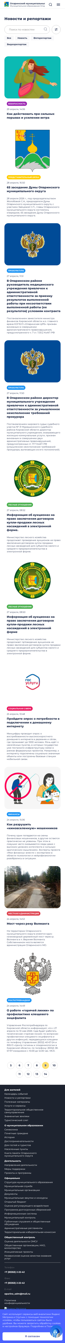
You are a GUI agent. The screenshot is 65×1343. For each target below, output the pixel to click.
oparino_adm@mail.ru (17, 1294)
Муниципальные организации (22, 1190)
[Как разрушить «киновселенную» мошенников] (32, 787)
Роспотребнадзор (19, 1000)
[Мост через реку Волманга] (32, 886)
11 (19, 1074)
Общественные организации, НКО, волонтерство (24, 1246)
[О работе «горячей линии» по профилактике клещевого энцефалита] (32, 973)
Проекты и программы (17, 1173)
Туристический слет (16, 1120)
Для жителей (12, 1090)
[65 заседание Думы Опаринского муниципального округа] (32, 150)
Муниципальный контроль (19, 1217)
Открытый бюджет (15, 1201)
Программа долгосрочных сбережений (27, 1209)
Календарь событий (16, 1093)
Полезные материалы (17, 1101)
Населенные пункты (16, 1149)
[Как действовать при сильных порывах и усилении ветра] (32, 77)
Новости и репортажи (17, 1097)
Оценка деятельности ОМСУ (21, 1241)
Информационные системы (20, 1213)
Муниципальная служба (18, 1186)
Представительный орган (23, 177)
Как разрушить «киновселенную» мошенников (32, 826)
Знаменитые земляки (16, 1116)
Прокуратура (16, 270)
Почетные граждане (16, 1133)
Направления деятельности (20, 1165)
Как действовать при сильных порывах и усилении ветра (30, 115)
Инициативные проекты (18, 1251)
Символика (11, 1129)
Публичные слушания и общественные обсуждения (27, 1223)
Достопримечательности (19, 1141)
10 (54, 1065)
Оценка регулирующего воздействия (26, 1205)
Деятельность (12, 1161)
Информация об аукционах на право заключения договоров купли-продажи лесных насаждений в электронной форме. (31, 522)
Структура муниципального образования (28, 1182)
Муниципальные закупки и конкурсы (26, 1197)
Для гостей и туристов (17, 1145)
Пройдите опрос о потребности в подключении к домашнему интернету (33, 722)
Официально (12, 1178)
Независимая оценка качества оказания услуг (27, 1257)
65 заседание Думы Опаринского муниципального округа (33, 189)
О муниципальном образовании (23, 1125)
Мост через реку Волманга (28, 923)
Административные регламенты (23, 1228)
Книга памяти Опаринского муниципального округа (20, 1154)
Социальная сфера (19, 708)
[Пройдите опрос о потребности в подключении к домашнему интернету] (32, 682)
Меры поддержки (14, 1169)
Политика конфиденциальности (17, 1302)
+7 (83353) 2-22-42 (14, 1272)
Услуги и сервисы (15, 1105)
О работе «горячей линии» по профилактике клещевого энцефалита (30, 1014)
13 (36, 1074)
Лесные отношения (20, 505)
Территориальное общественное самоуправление (23, 1111)
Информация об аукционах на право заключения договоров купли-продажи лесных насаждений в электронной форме (31, 624)
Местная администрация (23, 913)
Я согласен (32, 1336)
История (9, 1137)
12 (28, 1074)
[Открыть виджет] (56, 1331)
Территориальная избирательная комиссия (30, 1232)
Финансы (14, 814)
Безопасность (17, 104)
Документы (11, 1193)
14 (45, 1074)
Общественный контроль (19, 1237)
